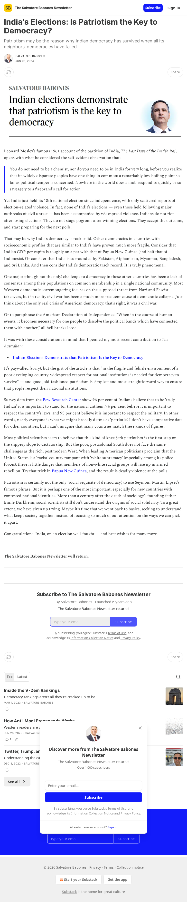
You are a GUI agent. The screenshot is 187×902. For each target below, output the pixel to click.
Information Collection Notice (92, 813)
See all (14, 781)
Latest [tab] (22, 677)
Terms (109, 867)
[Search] (178, 677)
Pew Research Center (62, 400)
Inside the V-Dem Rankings (32, 690)
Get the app (117, 879)
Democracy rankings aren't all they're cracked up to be (49, 696)
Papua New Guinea (69, 471)
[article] (93, 699)
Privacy (95, 867)
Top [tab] (9, 677)
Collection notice (130, 867)
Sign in (174, 7)
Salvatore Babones (30, 56)
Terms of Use (117, 808)
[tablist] (17, 677)
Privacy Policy (130, 813)
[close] (140, 728)
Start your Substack (80, 879)
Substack (69, 891)
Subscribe (153, 8)
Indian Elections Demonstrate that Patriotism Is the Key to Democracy (78, 357)
